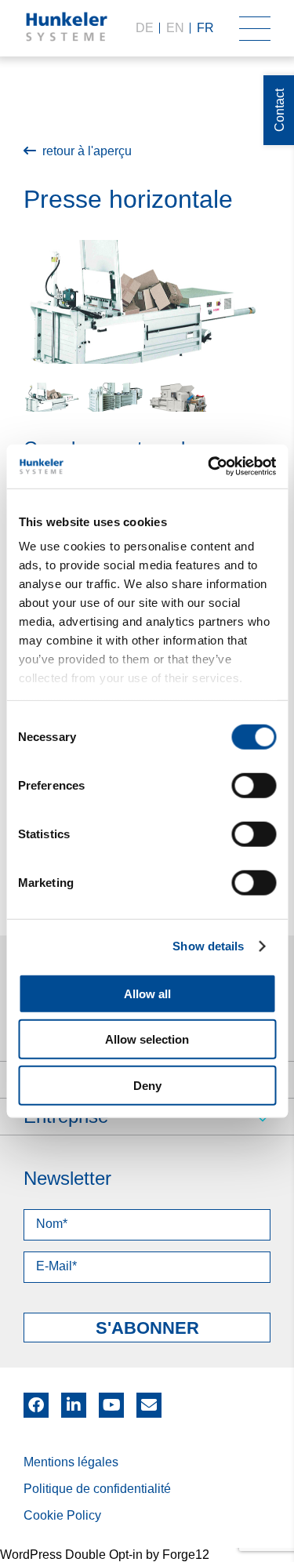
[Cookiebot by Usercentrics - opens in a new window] (209, 466)
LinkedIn (73, 1399)
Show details (208, 946)
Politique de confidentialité (97, 1488)
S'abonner (147, 1328)
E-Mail (149, 1405)
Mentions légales (71, 1462)
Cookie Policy (62, 1515)
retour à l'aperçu (87, 151)
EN (175, 28)
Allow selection (147, 1039)
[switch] (253, 784)
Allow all (147, 993)
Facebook (36, 1399)
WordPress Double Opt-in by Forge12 (104, 1554)
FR (205, 28)
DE (145, 28)
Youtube (111, 1399)
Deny (147, 1085)
